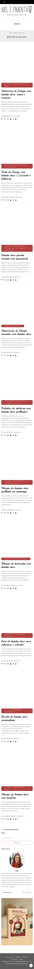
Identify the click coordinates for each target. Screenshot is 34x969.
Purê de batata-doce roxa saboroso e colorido (16, 643)
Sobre (12, 957)
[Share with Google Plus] (13, 119)
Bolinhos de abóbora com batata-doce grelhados (16, 410)
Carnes (7, 86)
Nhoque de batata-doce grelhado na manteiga (14, 489)
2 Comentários (19, 816)
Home (7, 957)
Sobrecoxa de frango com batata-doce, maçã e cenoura (16, 94)
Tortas (13, 167)
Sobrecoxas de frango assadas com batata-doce (16, 332)
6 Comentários (19, 585)
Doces (7, 710)
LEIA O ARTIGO (7, 893)
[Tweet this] (10, 119)
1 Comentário (16, 352)
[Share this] (8, 119)
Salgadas (8, 84)
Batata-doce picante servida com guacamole (14, 256)
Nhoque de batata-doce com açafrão (14, 796)
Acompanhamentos (18, 84)
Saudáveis (22, 248)
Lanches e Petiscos (11, 248)
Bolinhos (21, 401)
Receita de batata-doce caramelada (14, 718)
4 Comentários (18, 197)
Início (11, 33)
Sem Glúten (20, 165)
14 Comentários (16, 116)
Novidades (18, 957)
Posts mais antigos (11, 830)
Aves (27, 84)
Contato (21, 959)
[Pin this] (15, 119)
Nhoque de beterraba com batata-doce (16, 565)
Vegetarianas (9, 250)
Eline (17, 871)
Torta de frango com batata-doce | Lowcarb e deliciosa (16, 175)
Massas (7, 483)
